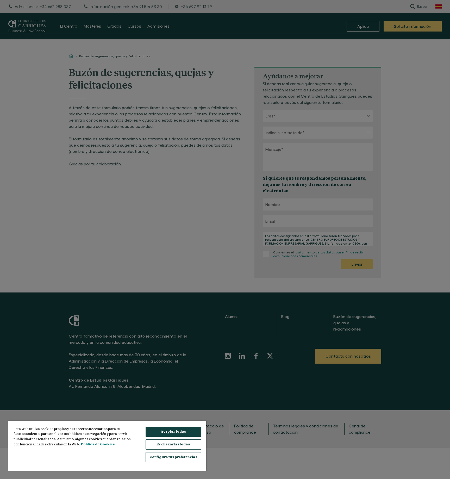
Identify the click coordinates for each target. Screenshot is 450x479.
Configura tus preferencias (173, 457)
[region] (107, 446)
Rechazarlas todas (173, 444)
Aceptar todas (173, 431)
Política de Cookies (98, 444)
